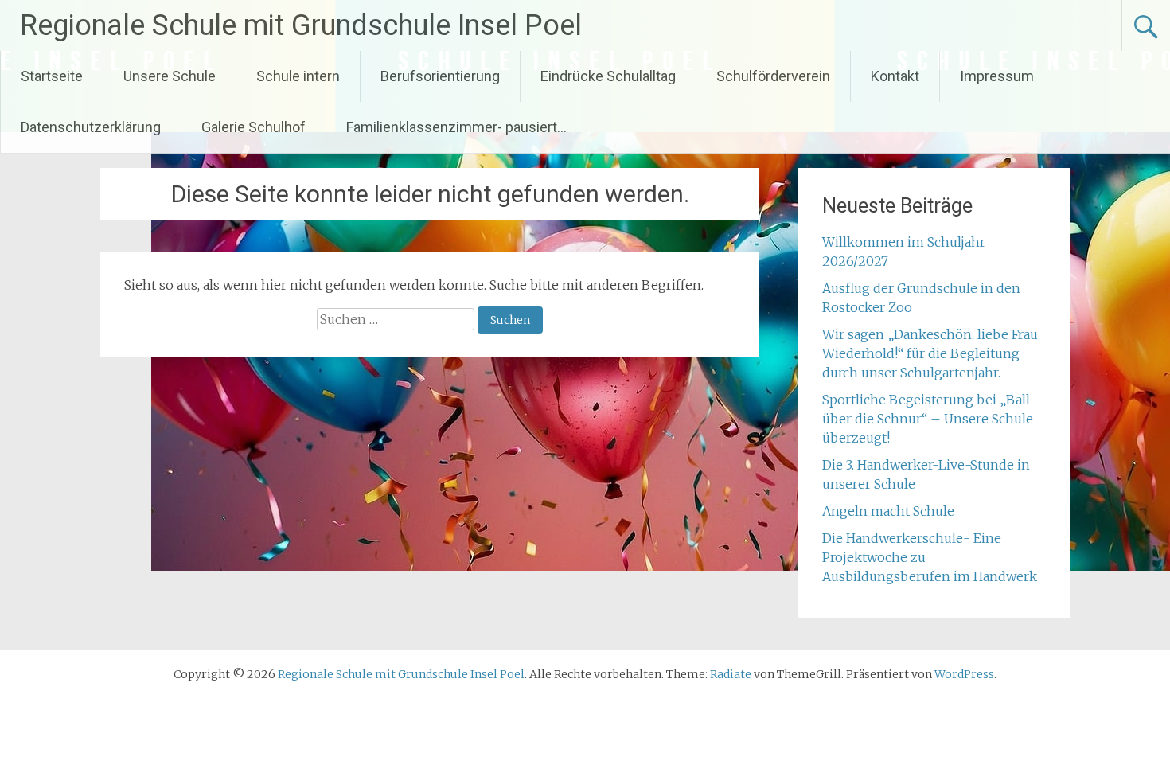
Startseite (52, 76)
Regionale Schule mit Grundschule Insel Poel (301, 25)
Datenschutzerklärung (91, 127)
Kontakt (895, 76)
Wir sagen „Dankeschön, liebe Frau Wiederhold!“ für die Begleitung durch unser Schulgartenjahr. (930, 353)
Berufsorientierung (440, 76)
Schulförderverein (773, 76)
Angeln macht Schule (888, 511)
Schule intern (298, 76)
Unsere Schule (169, 76)
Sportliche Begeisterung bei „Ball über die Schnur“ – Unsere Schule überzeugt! (927, 419)
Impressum (997, 76)
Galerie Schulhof (253, 127)
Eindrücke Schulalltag (608, 76)
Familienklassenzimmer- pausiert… (456, 127)
